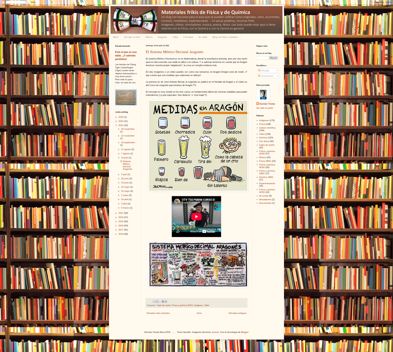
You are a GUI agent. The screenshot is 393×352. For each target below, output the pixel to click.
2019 (121, 221)
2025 (121, 117)
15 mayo (125, 191)
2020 (121, 217)
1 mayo (125, 195)
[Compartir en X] (160, 301)
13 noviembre (127, 135)
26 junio (125, 178)
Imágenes (162, 36)
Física (262, 124)
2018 (121, 225)
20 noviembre (127, 129)
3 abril (124, 203)
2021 (121, 213)
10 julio (125, 157)
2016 (121, 234)
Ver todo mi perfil (264, 108)
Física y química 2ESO (182, 305)
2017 (121, 229)
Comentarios (266, 76)
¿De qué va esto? (132, 36)
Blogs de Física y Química (225, 36)
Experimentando (267, 183)
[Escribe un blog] (157, 301)
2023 (121, 121)
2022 (121, 125)
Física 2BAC (265, 161)
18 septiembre (128, 142)
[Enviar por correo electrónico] (154, 301)
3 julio (124, 174)
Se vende (202, 36)
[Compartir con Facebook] (163, 301)
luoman (215, 332)
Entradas (264, 70)
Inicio (116, 36)
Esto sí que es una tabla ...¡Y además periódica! (126, 55)
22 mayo (125, 187)
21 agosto (126, 149)
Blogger (244, 332)
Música (149, 36)
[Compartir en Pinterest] (165, 301)
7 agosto (125, 153)
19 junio (125, 182)
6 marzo (125, 208)
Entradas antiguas (237, 313)
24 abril (125, 199)
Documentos (265, 203)
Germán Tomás (267, 104)
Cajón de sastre (164, 305)
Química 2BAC (266, 177)
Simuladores (265, 199)
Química (263, 137)
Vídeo (175, 36)
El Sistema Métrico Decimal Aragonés (174, 51)
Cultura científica (267, 127)
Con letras (188, 36)
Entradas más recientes (158, 313)
